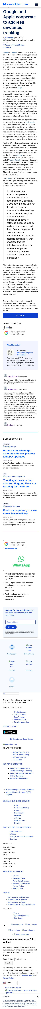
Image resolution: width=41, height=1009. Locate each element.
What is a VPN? (20, 820)
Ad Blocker (17, 760)
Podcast (12, 670)
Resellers (13, 839)
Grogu (20, 88)
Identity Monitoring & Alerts (20, 768)
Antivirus (17, 818)
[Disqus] (20, 399)
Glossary (29, 670)
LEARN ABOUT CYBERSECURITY (16, 801)
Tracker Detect (14, 160)
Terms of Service (27, 975)
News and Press (19, 878)
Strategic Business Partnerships (21, 836)
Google (6, 52)
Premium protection (21, 722)
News (6, 504)
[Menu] (36, 4)
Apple (14, 52)
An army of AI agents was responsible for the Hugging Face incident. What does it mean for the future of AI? (20, 495)
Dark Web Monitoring (21, 755)
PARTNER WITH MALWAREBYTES (17, 827)
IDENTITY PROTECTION (12, 764)
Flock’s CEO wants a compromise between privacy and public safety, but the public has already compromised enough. (19, 522)
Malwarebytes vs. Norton (17, 902)
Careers (16, 876)
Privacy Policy (12, 633)
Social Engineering (21, 808)
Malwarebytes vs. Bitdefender (19, 897)
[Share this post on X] (7, 328)
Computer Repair (16, 831)
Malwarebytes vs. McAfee (17, 899)
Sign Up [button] (11, 627)
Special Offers (18, 888)
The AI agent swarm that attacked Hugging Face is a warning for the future (19, 483)
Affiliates (13, 834)
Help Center (18, 918)
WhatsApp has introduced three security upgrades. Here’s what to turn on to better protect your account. (18, 465)
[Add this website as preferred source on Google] (20, 46)
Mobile (6, 444)
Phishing (17, 810)
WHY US (6, 893)
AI (4, 474)
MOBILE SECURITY (11, 726)
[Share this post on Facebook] (4, 328)
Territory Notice (18, 886)
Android (19, 155)
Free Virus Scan (20, 720)
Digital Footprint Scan (21, 752)
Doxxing (17, 823)
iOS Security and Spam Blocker (21, 739)
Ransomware (19, 813)
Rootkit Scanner (20, 712)
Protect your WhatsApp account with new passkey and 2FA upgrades (19, 453)
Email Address (8, 959)
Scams (11, 687)
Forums (16, 913)
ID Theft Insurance (17, 776)
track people (30, 122)
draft (8, 178)
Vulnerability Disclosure (21, 881)
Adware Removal (19, 757)
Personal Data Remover (19, 778)
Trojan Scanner (20, 714)
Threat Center (29, 654)
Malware (17, 815)
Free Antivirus (19, 717)
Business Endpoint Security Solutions (20, 790)
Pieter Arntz (9, 38)
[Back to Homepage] (15, 5)
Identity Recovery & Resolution (21, 773)
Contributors (11, 654)
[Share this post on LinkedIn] (10, 328)
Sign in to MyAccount (21, 915)
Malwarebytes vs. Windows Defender (21, 904)
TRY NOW (20, 316)
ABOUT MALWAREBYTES (13, 872)
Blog (16, 805)
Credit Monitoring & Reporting (21, 771)
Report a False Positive (21, 883)
